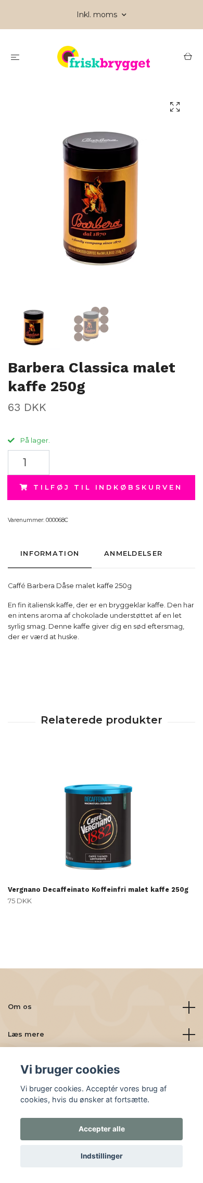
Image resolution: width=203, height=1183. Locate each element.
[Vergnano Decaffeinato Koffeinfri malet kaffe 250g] (101, 816)
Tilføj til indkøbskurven (107, 487)
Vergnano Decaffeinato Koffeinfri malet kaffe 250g (98, 889)
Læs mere (26, 1034)
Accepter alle (102, 1129)
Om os (20, 1007)
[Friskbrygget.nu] (103, 58)
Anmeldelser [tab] (133, 553)
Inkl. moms (98, 14)
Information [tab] (49, 553)
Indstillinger (102, 1156)
